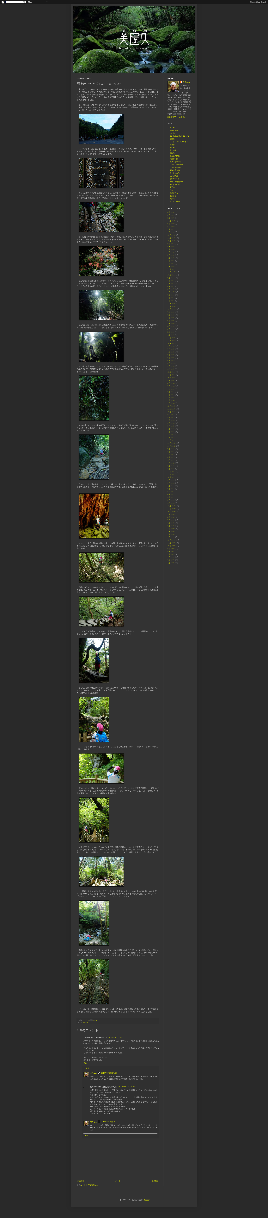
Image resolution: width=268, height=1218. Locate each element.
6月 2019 (171, 224)
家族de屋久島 (175, 170)
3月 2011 (171, 497)
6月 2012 (171, 457)
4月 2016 (171, 326)
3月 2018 (171, 261)
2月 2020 (171, 218)
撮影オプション (175, 179)
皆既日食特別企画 (176, 182)
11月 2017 (171, 272)
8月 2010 (171, 517)
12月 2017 (171, 269)
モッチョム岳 (175, 173)
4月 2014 (171, 395)
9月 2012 (171, 449)
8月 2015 (171, 349)
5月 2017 (171, 289)
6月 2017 (171, 286)
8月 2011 (171, 483)
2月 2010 (171, 534)
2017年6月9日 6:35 (115, 1037)
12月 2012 (171, 440)
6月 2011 (171, 489)
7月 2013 (171, 420)
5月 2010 (171, 526)
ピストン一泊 (175, 202)
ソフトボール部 (175, 167)
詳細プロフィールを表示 (177, 117)
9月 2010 (171, 514)
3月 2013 (171, 432)
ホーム (117, 1181)
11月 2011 (171, 475)
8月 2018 (171, 246)
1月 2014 (171, 403)
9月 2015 (171, 346)
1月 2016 (171, 335)
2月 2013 (171, 435)
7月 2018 (171, 249)
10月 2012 (171, 446)
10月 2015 (171, 343)
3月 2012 (171, 466)
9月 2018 (171, 244)
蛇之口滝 (173, 196)
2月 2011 (171, 500)
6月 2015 (171, 355)
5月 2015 (171, 358)
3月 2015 (171, 363)
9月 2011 (171, 480)
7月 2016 (171, 318)
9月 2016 (171, 312)
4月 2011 (171, 494)
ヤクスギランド (175, 162)
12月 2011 (171, 472)
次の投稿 (80, 1181)
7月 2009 (171, 554)
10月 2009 (171, 546)
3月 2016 (171, 329)
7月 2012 (171, 455)
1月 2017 (171, 301)
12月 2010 (171, 506)
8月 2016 (171, 315)
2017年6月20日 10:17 (109, 1122)
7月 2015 (171, 352)
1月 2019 (171, 232)
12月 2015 (171, 338)
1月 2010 (171, 537)
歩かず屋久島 (175, 184)
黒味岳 (172, 153)
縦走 (171, 190)
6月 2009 (171, 557)
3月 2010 (171, 531)
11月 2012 (171, 443)
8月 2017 (171, 281)
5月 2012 (171, 460)
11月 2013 (171, 409)
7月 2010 (171, 520)
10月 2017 (171, 275)
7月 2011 (171, 486)
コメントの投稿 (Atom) (89, 1185)
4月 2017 (171, 292)
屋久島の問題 (175, 156)
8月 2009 (171, 551)
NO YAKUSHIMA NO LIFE (179, 136)
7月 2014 (171, 386)
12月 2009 (171, 540)
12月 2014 (171, 372)
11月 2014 (171, 375)
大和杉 (172, 147)
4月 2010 (171, 529)
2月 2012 (171, 469)
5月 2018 (171, 255)
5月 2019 (171, 227)
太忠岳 (172, 139)
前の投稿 (155, 1181)
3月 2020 (171, 215)
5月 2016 (171, 323)
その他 (172, 133)
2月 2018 (171, 264)
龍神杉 (172, 145)
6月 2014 (171, 389)
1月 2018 (171, 266)
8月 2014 (171, 383)
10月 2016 (171, 309)
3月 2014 (171, 397)
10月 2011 (171, 477)
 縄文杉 (172, 199)
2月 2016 (171, 332)
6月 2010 (171, 523)
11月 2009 (171, 543)
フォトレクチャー (176, 164)
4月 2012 (171, 463)
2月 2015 (171, 366)
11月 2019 (171, 221)
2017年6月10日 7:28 (109, 1073)
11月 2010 (171, 509)
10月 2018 (171, 241)
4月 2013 (171, 429)
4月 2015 (171, 360)
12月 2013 (171, 406)
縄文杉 (85, 1022)
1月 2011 (171, 503)
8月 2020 (171, 212)
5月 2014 (171, 392)
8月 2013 (171, 417)
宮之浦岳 (173, 150)
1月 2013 (171, 437)
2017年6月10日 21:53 (126, 1087)
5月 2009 (171, 560)
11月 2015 (171, 340)
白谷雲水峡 (174, 130)
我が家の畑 (174, 176)
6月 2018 (171, 252)
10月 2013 (171, 412)
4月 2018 (171, 258)
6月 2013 (171, 423)
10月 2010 (171, 512)
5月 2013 (171, 426)
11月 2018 (171, 238)
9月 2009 (171, 549)
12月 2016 (171, 303)
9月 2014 (171, 380)
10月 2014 (171, 378)
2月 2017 (171, 298)
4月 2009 (171, 563)
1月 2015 (171, 369)
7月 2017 (171, 283)
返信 (85, 1063)
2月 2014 (171, 400)
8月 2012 (171, 452)
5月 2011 (171, 492)
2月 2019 (171, 229)
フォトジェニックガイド (179, 142)
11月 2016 (171, 306)
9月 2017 (171, 278)
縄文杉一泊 (174, 159)
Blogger (146, 1200)
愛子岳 (172, 187)
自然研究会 (174, 193)
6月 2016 (171, 321)
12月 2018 (171, 235)
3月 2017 (171, 295)
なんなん (93, 1073)
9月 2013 (171, 415)
